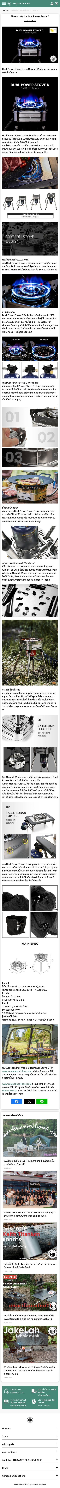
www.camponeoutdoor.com (16, 1071)
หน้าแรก (6, 10)
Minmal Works (9, 1091)
